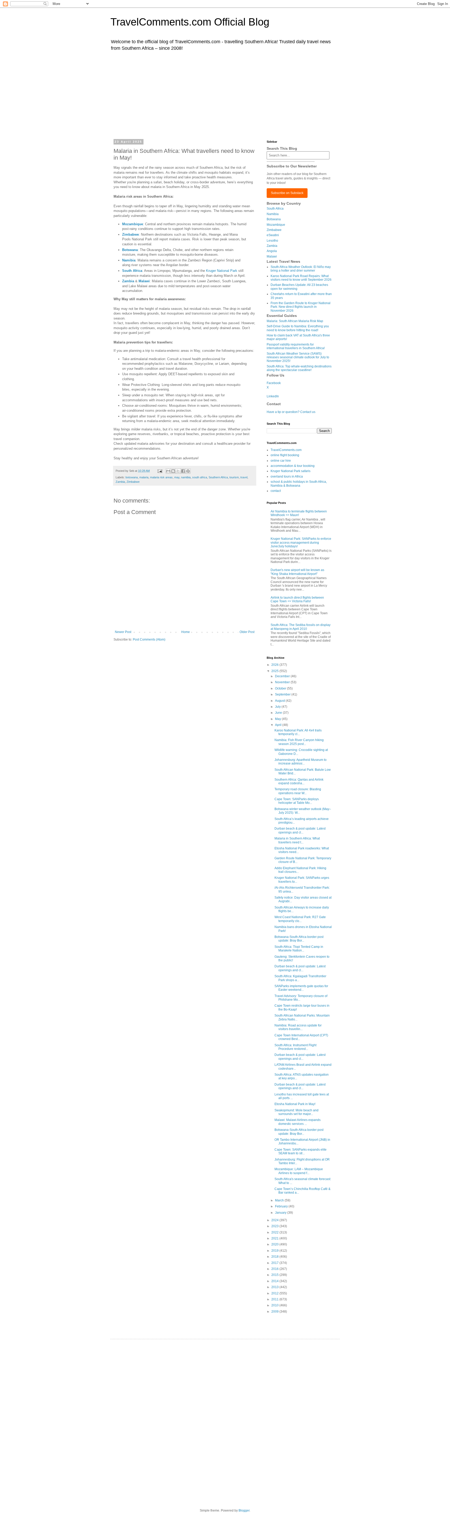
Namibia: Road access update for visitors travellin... (298, 1027)
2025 (275, 671)
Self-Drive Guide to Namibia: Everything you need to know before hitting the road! (298, 328)
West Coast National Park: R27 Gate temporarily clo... (300, 919)
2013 (275, 1287)
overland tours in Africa (287, 476)
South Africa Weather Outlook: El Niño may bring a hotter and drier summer (301, 268)
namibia (186, 477)
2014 (275, 1281)
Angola (272, 251)
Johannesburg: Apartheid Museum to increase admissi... (300, 761)
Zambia (120, 481)
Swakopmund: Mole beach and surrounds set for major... (296, 1112)
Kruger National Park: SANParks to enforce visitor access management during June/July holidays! (301, 542)
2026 (275, 665)
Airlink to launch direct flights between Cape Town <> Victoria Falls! (297, 599)
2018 (275, 1256)
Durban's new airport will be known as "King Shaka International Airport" (297, 571)
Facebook (274, 383)
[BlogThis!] (173, 471)
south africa (199, 477)
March (280, 1200)
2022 (275, 1232)
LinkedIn (273, 396)
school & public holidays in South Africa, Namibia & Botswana (299, 483)
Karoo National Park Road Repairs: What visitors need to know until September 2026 (301, 277)
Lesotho (272, 240)
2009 (275, 1311)
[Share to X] (178, 471)
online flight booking (285, 455)
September (283, 694)
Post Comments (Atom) (149, 639)
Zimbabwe (130, 234)
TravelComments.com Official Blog (189, 22)
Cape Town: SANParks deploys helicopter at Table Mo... (296, 801)
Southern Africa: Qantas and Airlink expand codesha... (298, 781)
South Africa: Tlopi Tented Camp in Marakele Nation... (298, 948)
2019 (275, 1250)
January (281, 1212)
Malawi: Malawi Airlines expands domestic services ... (297, 1121)
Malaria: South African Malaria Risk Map (295, 321)
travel (243, 477)
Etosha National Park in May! (294, 1104)
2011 (275, 1299)
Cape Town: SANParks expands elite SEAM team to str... (300, 1151)
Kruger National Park (221, 271)
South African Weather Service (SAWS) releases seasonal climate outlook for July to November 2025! (298, 357)
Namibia (273, 214)
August (280, 701)
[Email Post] (159, 470)
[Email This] (168, 471)
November (283, 682)
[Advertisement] (225, 94)
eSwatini (273, 235)
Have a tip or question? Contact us (291, 412)
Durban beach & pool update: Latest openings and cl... (300, 830)
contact (276, 491)
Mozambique (132, 224)
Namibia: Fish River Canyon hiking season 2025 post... (299, 741)
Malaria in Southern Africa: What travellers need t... (297, 840)
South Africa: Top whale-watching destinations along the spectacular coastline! (299, 368)
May (278, 719)
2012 (275, 1293)
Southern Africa (218, 477)
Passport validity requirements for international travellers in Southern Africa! (296, 346)
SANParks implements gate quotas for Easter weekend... (301, 988)
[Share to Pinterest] (188, 471)
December (283, 676)
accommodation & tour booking (293, 466)
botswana (132, 477)
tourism (234, 477)
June (279, 713)
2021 (275, 1238)
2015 (275, 1275)
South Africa (275, 208)
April (278, 725)
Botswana (274, 219)
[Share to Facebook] (183, 471)
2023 (275, 1226)
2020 (275, 1244)
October (281, 688)
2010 (275, 1305)
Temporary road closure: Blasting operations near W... (297, 791)
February (282, 1206)
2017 (275, 1263)
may (176, 477)
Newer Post (123, 632)
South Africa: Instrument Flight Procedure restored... (295, 1047)
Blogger (244, 1510)
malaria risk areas (161, 477)
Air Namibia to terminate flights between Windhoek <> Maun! (299, 513)
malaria (143, 477)
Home (185, 632)
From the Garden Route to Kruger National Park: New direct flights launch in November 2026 (300, 306)
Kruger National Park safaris (290, 471)
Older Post (247, 632)
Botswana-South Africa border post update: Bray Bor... (298, 938)
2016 (275, 1269)
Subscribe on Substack (287, 193)
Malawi (272, 256)
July (278, 707)
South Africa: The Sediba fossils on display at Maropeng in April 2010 (300, 626)
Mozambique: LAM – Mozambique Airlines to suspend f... (298, 1171)
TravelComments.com (286, 450)
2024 (275, 1220)
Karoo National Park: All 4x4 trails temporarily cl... (298, 732)
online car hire (281, 460)
